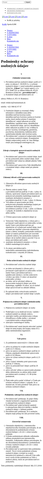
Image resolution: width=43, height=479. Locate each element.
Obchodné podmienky (16, 10)
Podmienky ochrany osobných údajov (23, 8)
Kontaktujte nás (14, 13)
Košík (4, 24)
